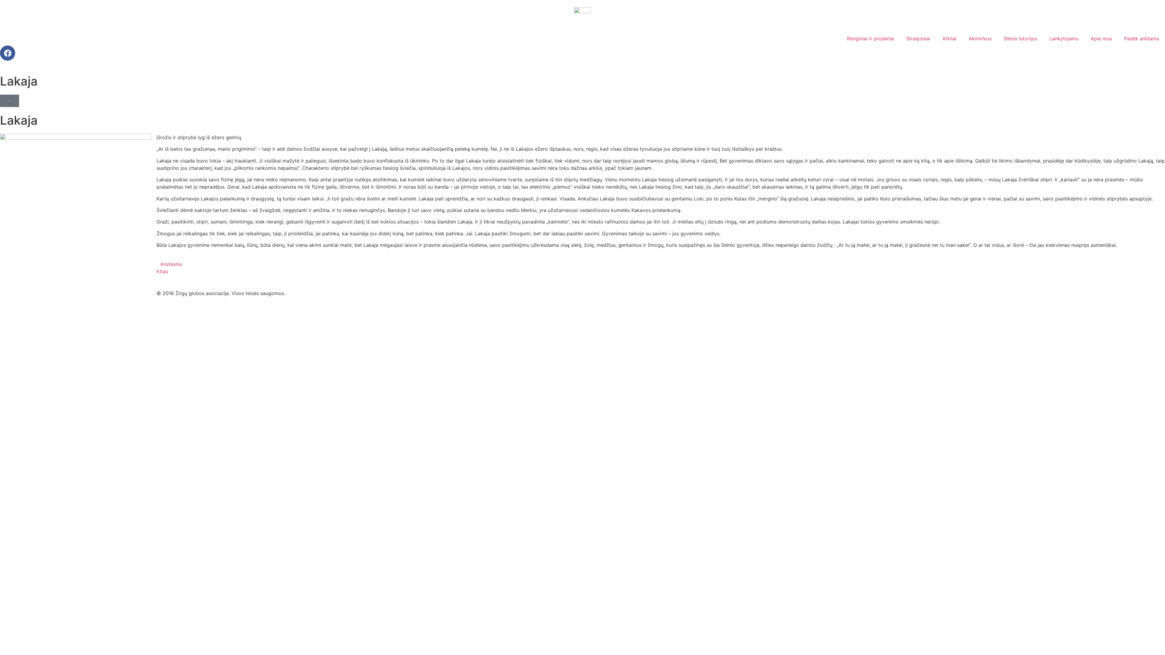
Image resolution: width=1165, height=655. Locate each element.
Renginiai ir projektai (870, 38)
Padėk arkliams (1141, 38)
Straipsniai (918, 38)
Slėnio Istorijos (1020, 38)
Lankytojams (1064, 38)
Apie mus (1101, 38)
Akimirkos (980, 38)
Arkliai (949, 38)
